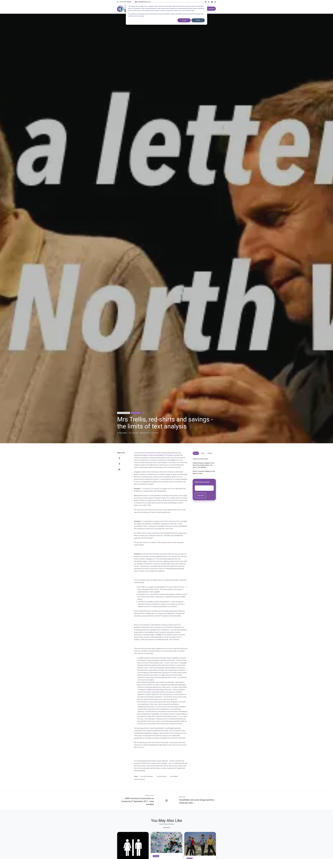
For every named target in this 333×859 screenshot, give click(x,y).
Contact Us (211, 8)
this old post (162, 542)
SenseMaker (174, 776)
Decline (198, 20)
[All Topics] (143, 413)
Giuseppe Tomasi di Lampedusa (152, 455)
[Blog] (166, 800)
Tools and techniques (123, 412)
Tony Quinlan (123, 433)
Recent (196, 453)
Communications (136, 412)
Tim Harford (150, 453)
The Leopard (168, 455)
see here (150, 597)
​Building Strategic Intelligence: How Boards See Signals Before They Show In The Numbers (203, 465)
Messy (164, 453)
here (170, 689)
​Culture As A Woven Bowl (200, 459)
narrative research (139, 779)
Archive (210, 453)
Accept (184, 20)
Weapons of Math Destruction (149, 689)
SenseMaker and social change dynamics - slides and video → (197, 801)
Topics (203, 453)
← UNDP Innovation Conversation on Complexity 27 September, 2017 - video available (137, 801)
